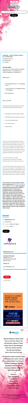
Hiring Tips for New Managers (13, 345)
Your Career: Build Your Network (13, 361)
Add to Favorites (7, 280)
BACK (6, 231)
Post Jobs (14, 1)
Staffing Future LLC (8, 251)
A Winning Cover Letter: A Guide (13, 359)
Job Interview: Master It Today (13, 343)
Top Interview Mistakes (13, 350)
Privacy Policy (13, 383)
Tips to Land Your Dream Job (13, 341)
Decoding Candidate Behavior (13, 368)
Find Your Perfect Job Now (13, 348)
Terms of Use (13, 381)
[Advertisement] (14, 32)
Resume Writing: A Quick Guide (13, 338)
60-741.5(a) (12, 185)
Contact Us (13, 379)
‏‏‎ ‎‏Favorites (14, 4)
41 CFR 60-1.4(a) (19, 184)
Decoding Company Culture (13, 365)
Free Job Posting (13, 376)
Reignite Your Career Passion (13, 363)
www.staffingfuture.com (9, 266)
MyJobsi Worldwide (13, 385)
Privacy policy (16, 398)
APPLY (7, 277)
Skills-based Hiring (13, 370)
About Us (13, 374)
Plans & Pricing (13, 388)
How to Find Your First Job (13, 352)
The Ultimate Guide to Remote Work (13, 356)
